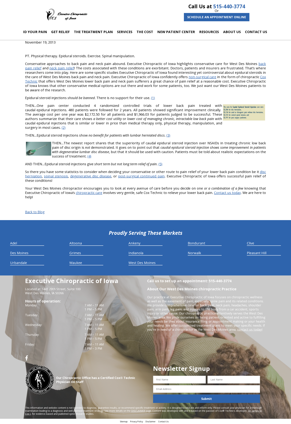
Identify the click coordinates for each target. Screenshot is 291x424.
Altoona (75, 243)
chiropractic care (89, 192)
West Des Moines (142, 262)
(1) (153, 98)
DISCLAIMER (138, 410)
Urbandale (18, 262)
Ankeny (134, 243)
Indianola (135, 253)
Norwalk (194, 253)
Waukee (75, 262)
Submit (206, 399)
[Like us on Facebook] (26, 359)
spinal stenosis (56, 176)
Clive (250, 243)
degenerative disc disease (90, 176)
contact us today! (249, 329)
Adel (13, 243)
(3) (168, 135)
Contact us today (227, 192)
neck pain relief (61, 68)
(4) (89, 156)
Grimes (75, 253)
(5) (160, 164)
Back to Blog (35, 212)
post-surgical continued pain (141, 176)
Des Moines (19, 253)
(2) (64, 127)
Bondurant (196, 243)
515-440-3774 (229, 6)
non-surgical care (202, 77)
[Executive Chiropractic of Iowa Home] (66, 14)
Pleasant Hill (256, 253)
